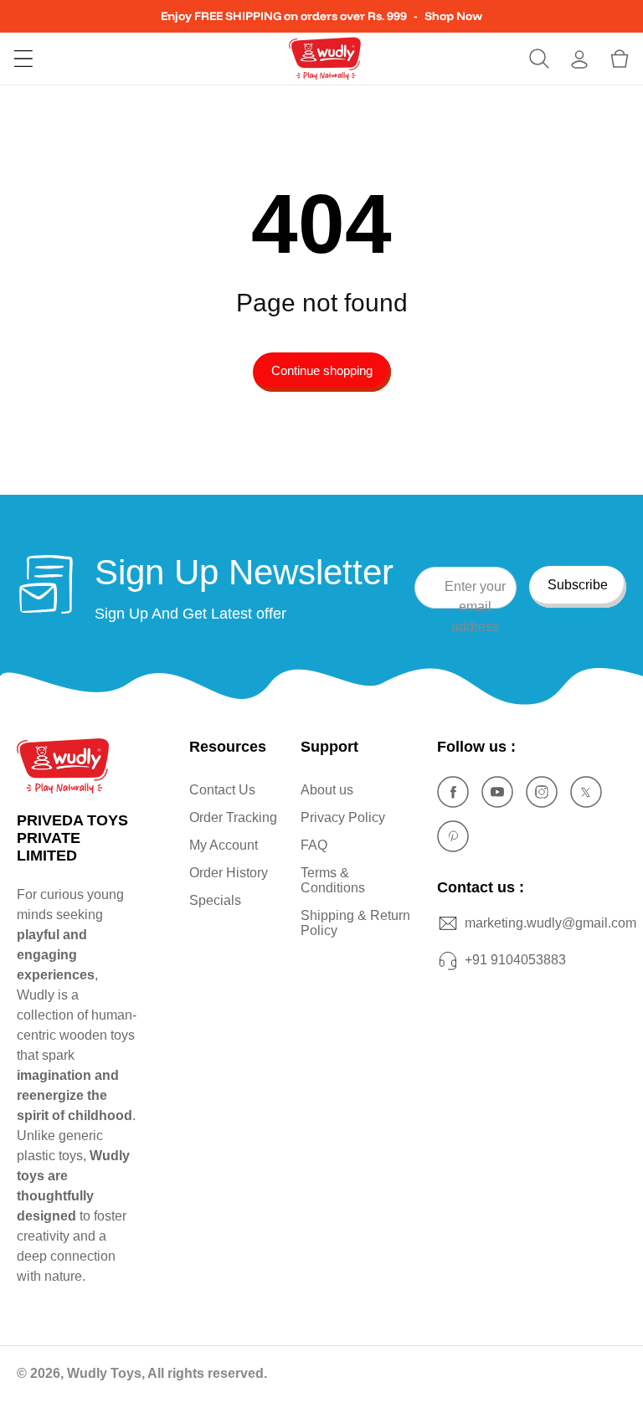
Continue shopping (322, 370)
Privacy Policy (343, 817)
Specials (215, 900)
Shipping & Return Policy (355, 923)
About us (327, 790)
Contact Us (222, 790)
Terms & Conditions (333, 880)
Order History (228, 873)
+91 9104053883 (515, 960)
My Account (223, 845)
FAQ (314, 845)
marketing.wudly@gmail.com (550, 923)
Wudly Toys (104, 1373)
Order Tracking (233, 817)
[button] (23, 59)
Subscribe (578, 585)
